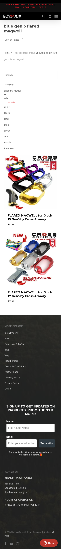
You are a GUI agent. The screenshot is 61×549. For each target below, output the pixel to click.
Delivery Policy (12, 377)
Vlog (7, 355)
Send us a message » (16, 492)
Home (7, 52)
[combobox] (13, 40)
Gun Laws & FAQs (14, 344)
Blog (7, 349)
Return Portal (12, 360)
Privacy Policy (12, 383)
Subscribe (46, 443)
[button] (56, 16)
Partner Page (11, 371)
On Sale (11, 102)
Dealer (8, 388)
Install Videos (11, 332)
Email (9, 436)
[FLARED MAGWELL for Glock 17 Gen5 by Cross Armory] (30, 259)
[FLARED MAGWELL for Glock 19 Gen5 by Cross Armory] (30, 182)
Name (10, 421)
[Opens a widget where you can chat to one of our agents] (49, 543)
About (8, 338)
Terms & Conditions (15, 366)
